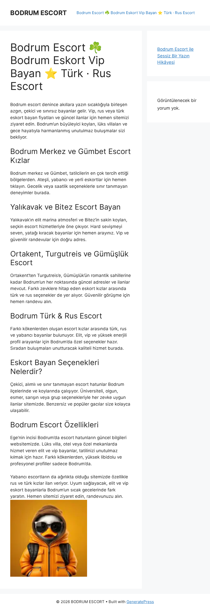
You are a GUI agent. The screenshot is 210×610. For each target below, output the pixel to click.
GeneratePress (140, 601)
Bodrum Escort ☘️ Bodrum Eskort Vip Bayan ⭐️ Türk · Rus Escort (136, 12)
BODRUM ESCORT (38, 13)
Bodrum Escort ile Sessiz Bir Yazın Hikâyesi (175, 56)
